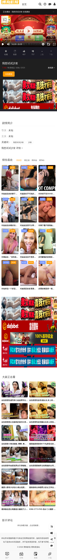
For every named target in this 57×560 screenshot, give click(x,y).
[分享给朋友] (51, 539)
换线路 (51, 68)
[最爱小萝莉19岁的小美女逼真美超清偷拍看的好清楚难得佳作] (14, 476)
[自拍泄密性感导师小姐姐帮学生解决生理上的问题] (14, 389)
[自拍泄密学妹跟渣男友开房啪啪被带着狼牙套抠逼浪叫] (14, 455)
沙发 (30, 142)
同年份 (34, 160)
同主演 (27, 160)
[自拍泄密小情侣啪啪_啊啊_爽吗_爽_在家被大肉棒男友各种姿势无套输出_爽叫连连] (14, 433)
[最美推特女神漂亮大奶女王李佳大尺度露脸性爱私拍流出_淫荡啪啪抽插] (42, 476)
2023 (23, 68)
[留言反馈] (49, 4)
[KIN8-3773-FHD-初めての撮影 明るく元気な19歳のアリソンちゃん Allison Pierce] (42, 498)
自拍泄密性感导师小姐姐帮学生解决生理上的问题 (20, 400)
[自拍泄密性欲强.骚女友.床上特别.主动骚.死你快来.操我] (42, 389)
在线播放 (8, 74)
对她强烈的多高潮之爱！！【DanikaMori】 (37, 289)
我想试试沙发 (18, 142)
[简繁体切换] (51, 526)
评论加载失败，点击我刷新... (28, 525)
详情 (18, 148)
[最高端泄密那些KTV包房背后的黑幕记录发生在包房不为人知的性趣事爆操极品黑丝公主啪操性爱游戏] (42, 433)
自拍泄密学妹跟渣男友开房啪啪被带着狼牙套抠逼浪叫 (22, 466)
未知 (18, 68)
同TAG (41, 160)
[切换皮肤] (51, 533)
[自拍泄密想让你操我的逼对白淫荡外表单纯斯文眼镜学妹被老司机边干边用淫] (14, 411)
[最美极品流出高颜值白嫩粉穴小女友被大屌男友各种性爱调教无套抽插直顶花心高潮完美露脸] (14, 498)
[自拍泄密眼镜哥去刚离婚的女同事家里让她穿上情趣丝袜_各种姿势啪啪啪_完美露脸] (42, 455)
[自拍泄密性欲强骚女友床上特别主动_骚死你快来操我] (42, 411)
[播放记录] (45, 4)
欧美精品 (11, 68)
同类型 (19, 160)
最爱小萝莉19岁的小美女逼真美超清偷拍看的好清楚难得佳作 (25, 487)
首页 (24, 4)
